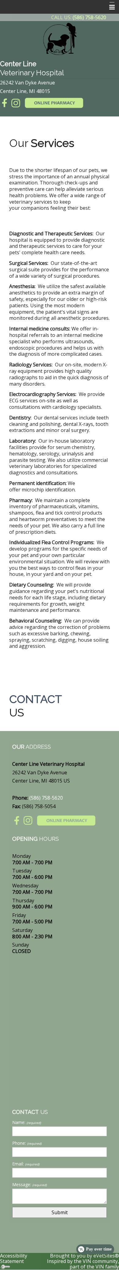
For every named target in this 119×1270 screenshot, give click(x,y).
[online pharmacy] (54, 102)
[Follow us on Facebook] (4, 102)
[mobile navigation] (109, 7)
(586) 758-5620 (46, 797)
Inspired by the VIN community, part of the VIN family (83, 1264)
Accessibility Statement (13, 1258)
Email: (25, 1164)
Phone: (26, 1143)
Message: (29, 1184)
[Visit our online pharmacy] (66, 819)
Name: (26, 1122)
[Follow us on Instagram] (15, 102)
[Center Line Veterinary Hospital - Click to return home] (59, 38)
